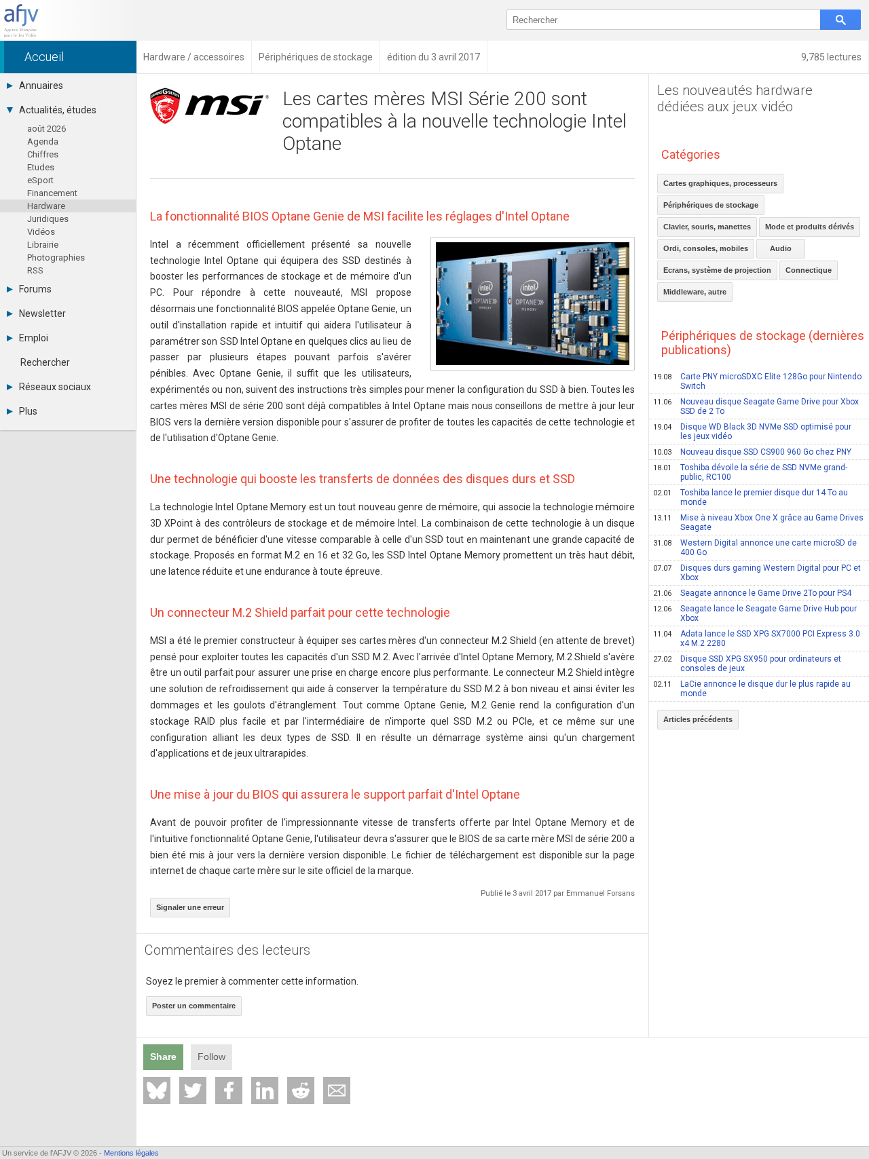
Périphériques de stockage (710, 205)
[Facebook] (228, 1090)
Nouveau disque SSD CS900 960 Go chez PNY (752, 452)
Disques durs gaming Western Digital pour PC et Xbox (757, 572)
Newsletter (42, 313)
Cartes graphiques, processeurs (720, 183)
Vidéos (41, 232)
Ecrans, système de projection (717, 270)
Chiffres (42, 154)
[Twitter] (192, 1090)
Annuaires (41, 85)
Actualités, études (57, 109)
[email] (336, 1090)
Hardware (46, 206)
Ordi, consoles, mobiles (705, 248)
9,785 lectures (831, 57)
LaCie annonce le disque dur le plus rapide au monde (752, 688)
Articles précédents (698, 719)
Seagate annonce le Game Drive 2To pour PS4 (752, 593)
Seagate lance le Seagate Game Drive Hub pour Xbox (755, 613)
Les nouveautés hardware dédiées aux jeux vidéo (735, 98)
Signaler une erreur (190, 907)
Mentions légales (131, 1153)
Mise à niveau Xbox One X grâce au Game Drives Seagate (758, 522)
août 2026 (46, 129)
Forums (35, 289)
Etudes (40, 167)
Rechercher (45, 362)
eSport (40, 180)
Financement (52, 193)
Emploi (33, 337)
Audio (781, 248)
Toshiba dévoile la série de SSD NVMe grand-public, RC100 (750, 472)
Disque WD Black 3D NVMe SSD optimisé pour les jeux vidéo (752, 431)
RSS (35, 270)
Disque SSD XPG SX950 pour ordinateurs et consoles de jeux (747, 663)
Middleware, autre (694, 292)
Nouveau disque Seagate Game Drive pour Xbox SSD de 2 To (756, 406)
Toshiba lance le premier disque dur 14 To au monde (750, 497)
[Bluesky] (156, 1090)
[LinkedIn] (264, 1090)
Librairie (42, 245)
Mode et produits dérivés (809, 227)
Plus (28, 411)
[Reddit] (300, 1090)
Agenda (42, 141)
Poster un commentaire (194, 1006)
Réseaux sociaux (55, 386)
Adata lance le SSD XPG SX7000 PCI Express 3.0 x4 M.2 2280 (756, 638)
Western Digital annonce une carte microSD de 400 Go (755, 547)
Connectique (808, 270)
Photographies (56, 257)
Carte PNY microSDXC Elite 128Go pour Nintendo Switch (757, 381)
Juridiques (48, 219)
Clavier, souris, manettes (707, 227)
